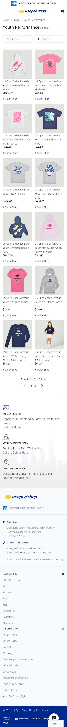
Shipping (7, 653)
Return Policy (10, 641)
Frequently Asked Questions (18, 659)
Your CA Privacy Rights (15, 696)
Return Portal (10, 634)
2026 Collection (11, 580)
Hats (5, 598)
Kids (16, 20)
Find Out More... (12, 427)
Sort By (46, 39)
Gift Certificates (11, 665)
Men (5, 586)
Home (6, 20)
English (53, 723)
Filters (14, 39)
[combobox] (56, 723)
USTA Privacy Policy (13, 684)
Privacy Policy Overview (15, 677)
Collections (8, 617)
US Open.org (9, 671)
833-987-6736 (15, 548)
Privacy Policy (10, 690)
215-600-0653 (14, 552)
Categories (10, 574)
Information (11, 628)
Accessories (9, 610)
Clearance (8, 623)
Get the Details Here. (16, 452)
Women (7, 592)
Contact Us (8, 647)
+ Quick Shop (10, 99)
